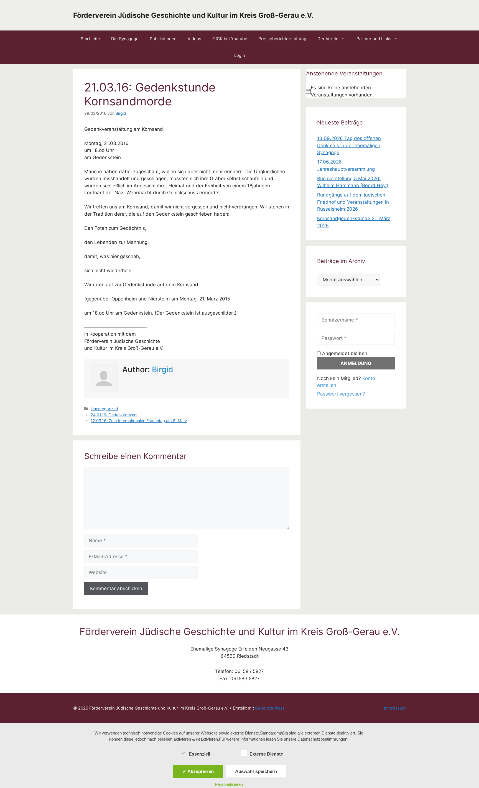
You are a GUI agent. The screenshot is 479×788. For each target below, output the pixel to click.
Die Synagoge (125, 38)
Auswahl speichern (256, 771)
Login (239, 55)
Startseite (90, 38)
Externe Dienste (266, 754)
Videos (194, 38)
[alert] (356, 91)
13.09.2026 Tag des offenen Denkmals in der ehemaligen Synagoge (349, 145)
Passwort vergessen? (341, 394)
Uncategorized (104, 408)
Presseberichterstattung (282, 38)
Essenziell (199, 754)
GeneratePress (270, 708)
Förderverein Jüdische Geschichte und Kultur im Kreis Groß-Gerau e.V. (193, 15)
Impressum (395, 708)
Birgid (162, 369)
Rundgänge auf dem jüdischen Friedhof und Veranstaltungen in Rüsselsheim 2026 (353, 202)
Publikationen (163, 38)
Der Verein (327, 38)
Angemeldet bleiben (344, 353)
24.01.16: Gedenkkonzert (114, 414)
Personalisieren (229, 784)
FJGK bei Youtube (229, 38)
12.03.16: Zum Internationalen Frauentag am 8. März (139, 420)
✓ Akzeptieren (198, 771)
